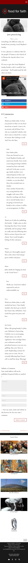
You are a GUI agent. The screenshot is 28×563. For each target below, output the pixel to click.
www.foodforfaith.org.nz (9, 549)
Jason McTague (16, 544)
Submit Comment (20, 420)
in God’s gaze (14, 512)
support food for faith (14, 555)
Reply (24, 143)
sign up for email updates (14, 554)
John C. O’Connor (16, 543)
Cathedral (14, 531)
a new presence (14, 454)
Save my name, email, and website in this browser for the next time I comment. (13, 412)
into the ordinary (14, 492)
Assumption (14, 473)
